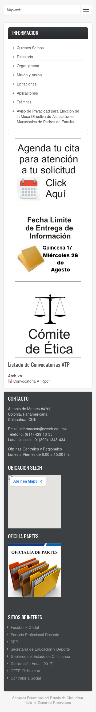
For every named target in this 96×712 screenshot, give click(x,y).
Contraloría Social (26, 678)
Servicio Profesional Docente (35, 634)
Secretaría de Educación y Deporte (40, 649)
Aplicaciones (27, 93)
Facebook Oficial (25, 627)
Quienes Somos (30, 47)
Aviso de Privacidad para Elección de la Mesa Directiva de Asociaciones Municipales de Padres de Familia (48, 116)
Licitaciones (27, 84)
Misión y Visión (29, 74)
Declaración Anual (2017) (32, 663)
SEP (14, 641)
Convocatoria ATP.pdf (31, 381)
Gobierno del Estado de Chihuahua (40, 656)
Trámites (24, 102)
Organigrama (28, 65)
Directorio (25, 56)
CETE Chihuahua (25, 670)
